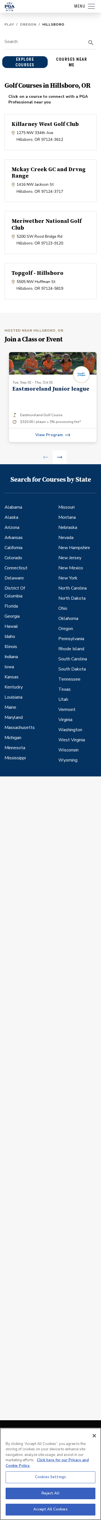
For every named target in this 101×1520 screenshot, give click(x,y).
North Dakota (72, 598)
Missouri (66, 507)
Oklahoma (68, 618)
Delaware (14, 578)
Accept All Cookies (50, 1509)
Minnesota (14, 748)
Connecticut (15, 568)
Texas (64, 689)
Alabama (13, 507)
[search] (91, 42)
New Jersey (69, 558)
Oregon (28, 24)
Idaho (9, 636)
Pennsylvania (71, 639)
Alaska (11, 517)
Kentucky (13, 687)
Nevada (66, 537)
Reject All (50, 1493)
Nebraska (67, 527)
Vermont (66, 709)
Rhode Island (71, 649)
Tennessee (69, 679)
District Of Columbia (14, 592)
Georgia (12, 616)
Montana (67, 517)
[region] (50, 1474)
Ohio (62, 608)
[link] (53, 397)
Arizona (11, 527)
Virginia (65, 720)
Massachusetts (19, 727)
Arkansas (13, 537)
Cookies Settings (50, 1477)
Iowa (9, 667)
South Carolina (72, 659)
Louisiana (13, 697)
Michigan (12, 738)
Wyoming (67, 760)
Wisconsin (68, 750)
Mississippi (15, 758)
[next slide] (59, 457)
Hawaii (11, 626)
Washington (70, 730)
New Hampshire (74, 548)
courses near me (71, 62)
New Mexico (70, 568)
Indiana (11, 657)
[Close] (94, 1436)
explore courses (25, 62)
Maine (10, 707)
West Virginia (71, 740)
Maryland (13, 717)
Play (9, 24)
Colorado (13, 558)
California (13, 548)
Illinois (10, 647)
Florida (11, 606)
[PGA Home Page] (9, 6)
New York (67, 578)
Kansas (11, 677)
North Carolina (72, 588)
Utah (63, 699)
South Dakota (72, 669)
